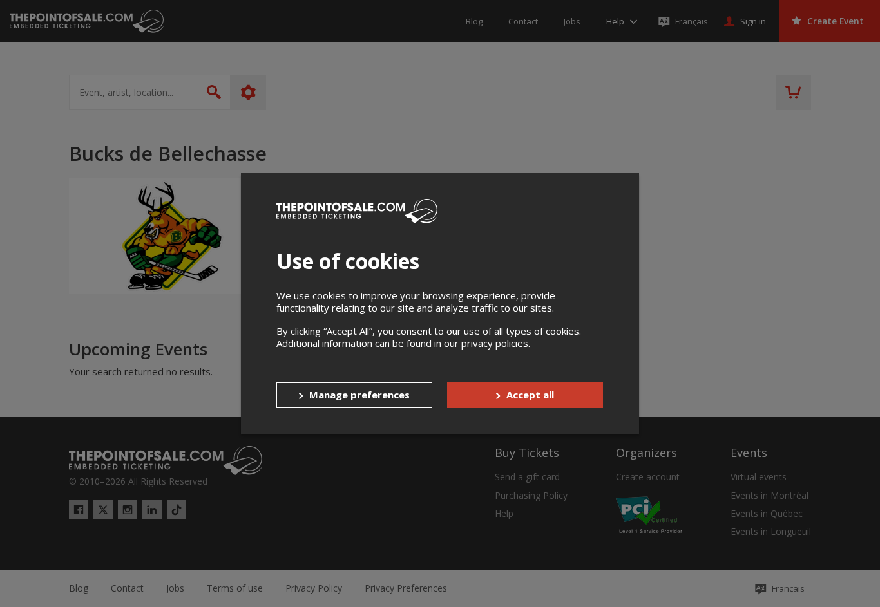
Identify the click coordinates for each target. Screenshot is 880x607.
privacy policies (494, 343)
